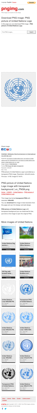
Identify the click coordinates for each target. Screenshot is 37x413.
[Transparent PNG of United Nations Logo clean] (8, 373)
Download (8, 249)
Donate (19, 398)
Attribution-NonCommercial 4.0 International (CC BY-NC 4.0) (18, 155)
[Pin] (8, 149)
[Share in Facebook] (2, 149)
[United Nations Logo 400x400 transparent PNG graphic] (8, 345)
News (13, 398)
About (3, 398)
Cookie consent (26, 398)
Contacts (4, 400)
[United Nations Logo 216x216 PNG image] (26, 345)
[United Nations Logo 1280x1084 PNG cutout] (26, 317)
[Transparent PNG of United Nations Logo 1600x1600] (26, 289)
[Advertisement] (18, 53)
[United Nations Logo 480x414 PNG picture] (26, 373)
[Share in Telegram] (5, 149)
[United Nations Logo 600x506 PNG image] (8, 289)
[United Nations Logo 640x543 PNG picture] (8, 317)
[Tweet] (10, 149)
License (9, 398)
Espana (14, 2)
